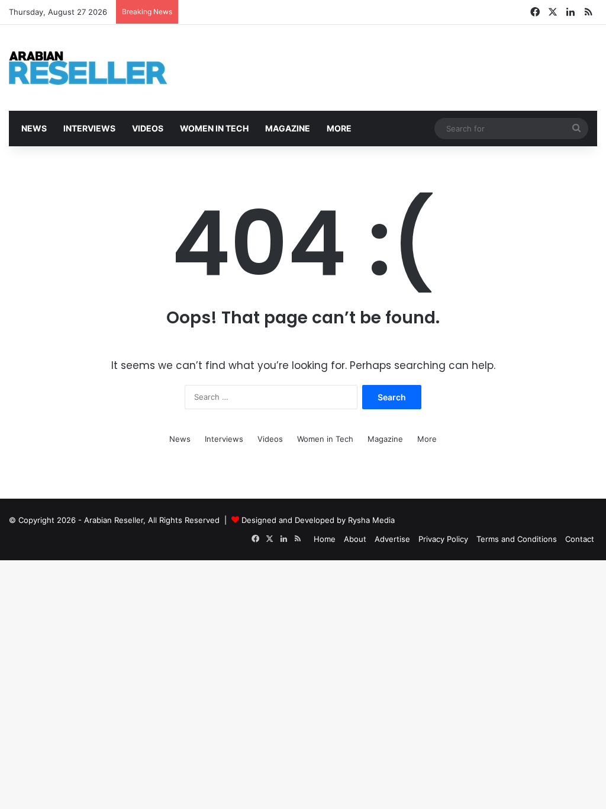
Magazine (286, 128)
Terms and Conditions (516, 539)
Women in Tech (213, 128)
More (338, 128)
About (355, 539)
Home (325, 539)
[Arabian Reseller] (97, 68)
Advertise (392, 539)
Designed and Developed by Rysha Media (318, 520)
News (33, 128)
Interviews (88, 128)
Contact (579, 539)
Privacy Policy (443, 539)
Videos (146, 128)
